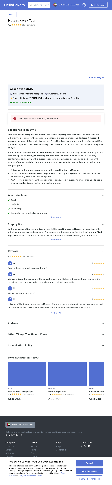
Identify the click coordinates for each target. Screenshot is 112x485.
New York (35, 446)
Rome (33, 450)
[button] (56, 130)
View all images (96, 77)
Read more (56, 239)
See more (56, 217)
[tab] (56, 130)
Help (58, 446)
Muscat (12, 14)
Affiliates (9, 453)
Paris (33, 453)
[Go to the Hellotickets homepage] (15, 4)
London (34, 456)
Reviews (9, 456)
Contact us (61, 450)
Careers (9, 450)
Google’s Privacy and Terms (30, 476)
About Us (9, 446)
